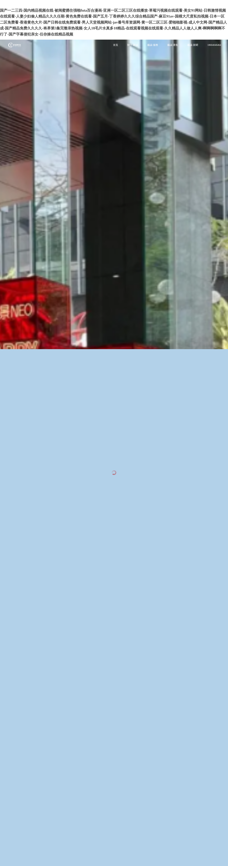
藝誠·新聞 (192, 45)
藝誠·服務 (152, 45)
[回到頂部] (223, 862)
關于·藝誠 (132, 45)
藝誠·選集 (172, 45)
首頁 (115, 45)
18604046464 (214, 45)
